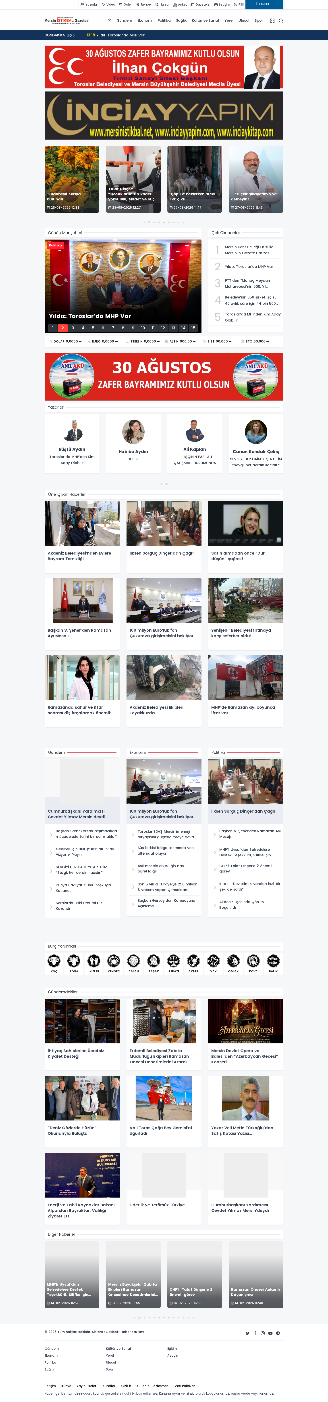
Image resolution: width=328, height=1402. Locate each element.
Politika (164, 20)
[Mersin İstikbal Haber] (67, 20)
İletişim (50, 1386)
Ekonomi (145, 20)
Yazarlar (56, 407)
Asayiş (172, 1355)
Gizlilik (126, 1386)
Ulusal (244, 20)
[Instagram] (263, 1333)
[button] (144, 222)
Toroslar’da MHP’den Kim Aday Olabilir (127, 35)
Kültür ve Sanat (205, 20)
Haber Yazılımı (132, 1332)
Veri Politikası (185, 1386)
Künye (66, 1386)
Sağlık (181, 20)
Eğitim (172, 1348)
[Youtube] (270, 1333)
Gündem (124, 20)
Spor (259, 20)
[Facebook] (255, 1333)
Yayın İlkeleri (87, 1386)
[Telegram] (278, 1333)
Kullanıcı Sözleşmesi (153, 1386)
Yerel (228, 20)
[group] (72, 444)
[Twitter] (247, 1333)
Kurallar (109, 1386)
